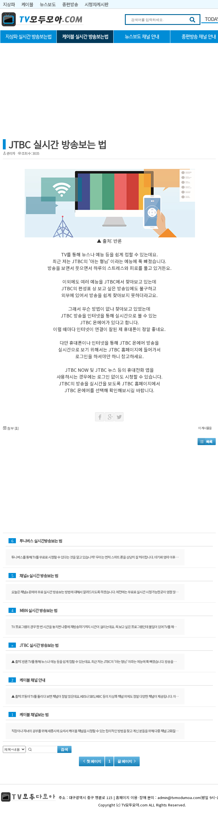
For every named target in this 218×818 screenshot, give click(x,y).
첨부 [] (12, 428)
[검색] (192, 20)
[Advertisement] (42, 84)
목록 (209, 441)
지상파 (9, 4)
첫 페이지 (93, 761)
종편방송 (70, 4)
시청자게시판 (96, 4)
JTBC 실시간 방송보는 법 (57, 144)
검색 (64, 749)
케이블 (27, 4)
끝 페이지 (125, 761)
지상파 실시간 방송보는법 (28, 36)
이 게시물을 (204, 428)
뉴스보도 (48, 4)
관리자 (11, 153)
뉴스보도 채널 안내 (142, 36)
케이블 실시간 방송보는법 (85, 36)
